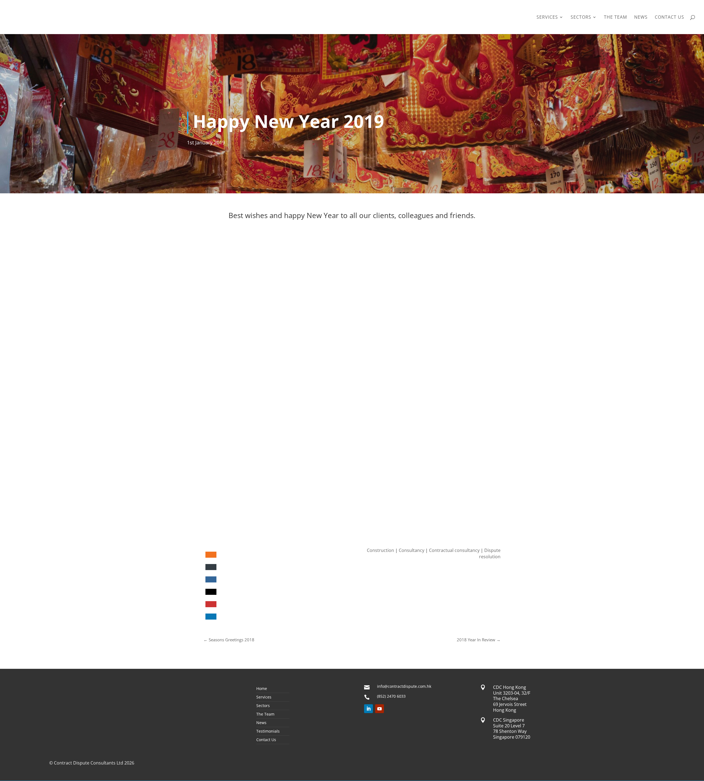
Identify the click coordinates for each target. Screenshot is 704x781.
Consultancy (411, 550)
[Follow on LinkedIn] (368, 708)
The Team (615, 17)
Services (547, 17)
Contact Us (669, 17)
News (641, 17)
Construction (380, 550)
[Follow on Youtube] (379, 708)
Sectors (581, 17)
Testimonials (268, 731)
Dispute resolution (490, 553)
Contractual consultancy (454, 550)
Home (261, 689)
